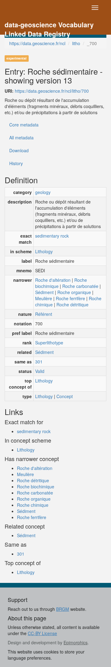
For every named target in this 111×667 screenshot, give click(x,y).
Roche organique (74, 292)
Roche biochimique (35, 486)
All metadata (21, 137)
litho (76, 43)
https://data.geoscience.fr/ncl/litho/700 (52, 91)
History (16, 163)
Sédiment (44, 292)
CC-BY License (42, 633)
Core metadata (24, 125)
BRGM (62, 609)
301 (39, 362)
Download (19, 150)
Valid (39, 371)
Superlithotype (49, 342)
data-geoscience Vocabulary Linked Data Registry (49, 25)
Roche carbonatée (80, 286)
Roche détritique (72, 304)
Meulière (43, 298)
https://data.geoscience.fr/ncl (37, 43)
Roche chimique (32, 505)
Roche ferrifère (70, 298)
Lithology (44, 251)
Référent (43, 314)
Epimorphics (76, 642)
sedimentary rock (52, 236)
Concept (64, 396)
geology (43, 192)
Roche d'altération (53, 280)
